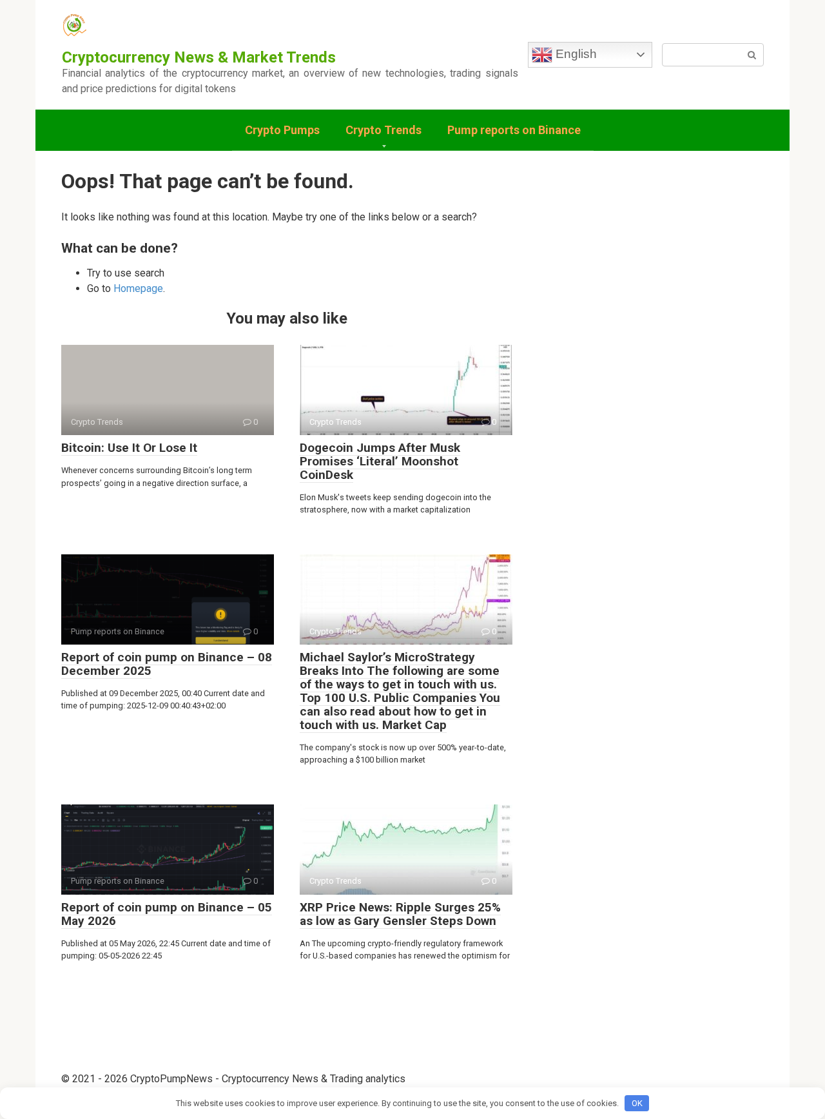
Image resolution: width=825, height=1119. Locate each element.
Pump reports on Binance (514, 130)
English (574, 54)
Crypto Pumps (282, 130)
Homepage (138, 288)
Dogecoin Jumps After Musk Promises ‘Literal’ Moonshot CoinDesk (380, 461)
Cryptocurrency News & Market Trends (199, 57)
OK (637, 1103)
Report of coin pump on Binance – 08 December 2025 (166, 664)
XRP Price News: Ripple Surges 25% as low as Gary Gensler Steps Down (400, 914)
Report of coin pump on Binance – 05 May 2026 (166, 914)
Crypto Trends (383, 130)
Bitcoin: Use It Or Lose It (129, 447)
